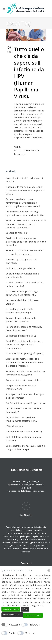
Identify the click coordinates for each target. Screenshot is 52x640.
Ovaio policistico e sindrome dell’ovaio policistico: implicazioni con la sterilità (26, 242)
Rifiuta (24, 609)
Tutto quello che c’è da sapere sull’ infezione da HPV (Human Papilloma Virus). (29, 73)
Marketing (29, 633)
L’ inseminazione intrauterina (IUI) (24, 431)
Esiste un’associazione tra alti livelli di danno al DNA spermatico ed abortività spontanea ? (26, 224)
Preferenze (34, 624)
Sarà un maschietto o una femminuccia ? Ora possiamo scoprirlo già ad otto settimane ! (23, 203)
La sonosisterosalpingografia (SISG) (24, 353)
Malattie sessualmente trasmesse (26, 152)
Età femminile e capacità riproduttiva (26, 403)
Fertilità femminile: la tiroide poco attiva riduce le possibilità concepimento (24, 344)
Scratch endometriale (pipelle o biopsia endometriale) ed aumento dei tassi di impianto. (24, 362)
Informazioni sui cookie (12, 615)
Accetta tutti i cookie (33, 615)
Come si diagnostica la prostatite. (23, 380)
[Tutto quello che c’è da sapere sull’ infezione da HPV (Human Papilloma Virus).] (26, 35)
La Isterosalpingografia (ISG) (21, 335)
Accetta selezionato (11, 609)
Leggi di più (37, 605)
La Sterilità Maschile (16, 232)
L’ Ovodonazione (14, 426)
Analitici (12, 633)
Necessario (14, 624)
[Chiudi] (49, 570)
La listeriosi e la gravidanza (20, 268)
